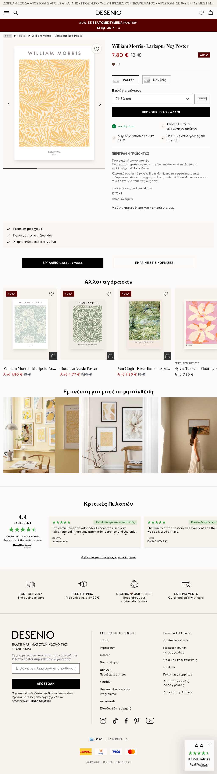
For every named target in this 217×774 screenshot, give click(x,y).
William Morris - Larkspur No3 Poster (57, 36)
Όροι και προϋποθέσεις (180, 660)
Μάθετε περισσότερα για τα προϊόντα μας (143, 208)
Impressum (107, 648)
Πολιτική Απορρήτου (37, 701)
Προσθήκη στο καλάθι (161, 112)
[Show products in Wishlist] (201, 13)
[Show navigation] (6, 13)
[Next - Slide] (100, 104)
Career (105, 655)
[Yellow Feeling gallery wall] (120, 435)
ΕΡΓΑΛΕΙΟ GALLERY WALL (63, 263)
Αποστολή (45, 684)
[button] (202, 99)
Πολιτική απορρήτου (177, 674)
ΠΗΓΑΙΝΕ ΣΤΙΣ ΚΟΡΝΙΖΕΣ (154, 263)
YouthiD (105, 682)
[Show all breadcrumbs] (7, 36)
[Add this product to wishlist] (97, 49)
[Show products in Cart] (210, 13)
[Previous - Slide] (8, 104)
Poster (22, 36)
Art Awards (107, 701)
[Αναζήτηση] (15, 13)
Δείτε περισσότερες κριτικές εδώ (108, 557)
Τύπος (104, 640)
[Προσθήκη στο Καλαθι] (53, 356)
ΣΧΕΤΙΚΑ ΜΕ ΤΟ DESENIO (118, 633)
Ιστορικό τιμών (122, 199)
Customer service (176, 640)
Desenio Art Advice (177, 633)
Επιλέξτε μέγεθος (127, 91)
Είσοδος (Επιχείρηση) (115, 708)
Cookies (169, 667)
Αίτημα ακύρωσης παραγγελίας (176, 683)
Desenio (121, 762)
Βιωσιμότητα (109, 662)
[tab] (20, 167)
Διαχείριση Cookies (177, 692)
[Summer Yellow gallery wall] (41, 435)
